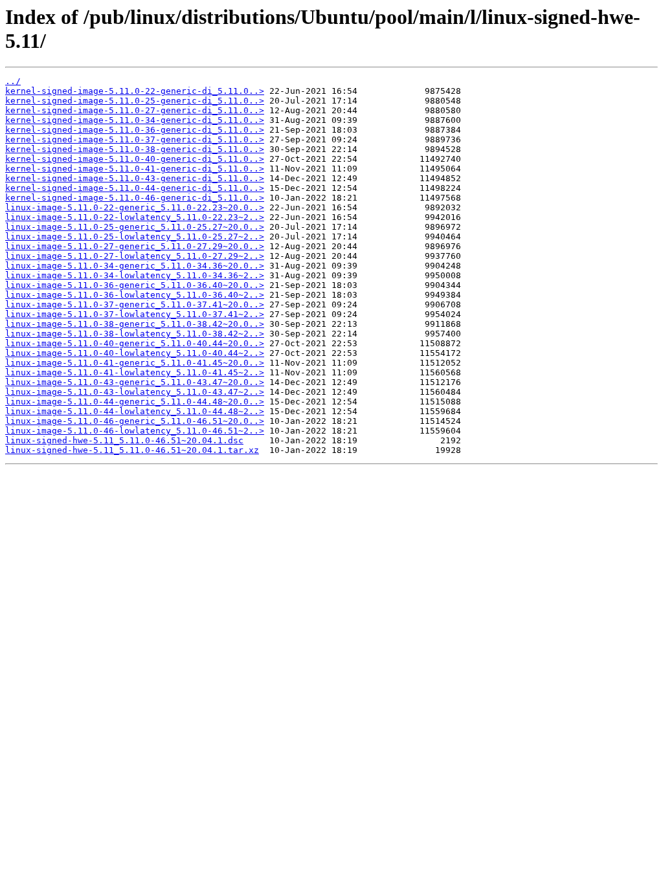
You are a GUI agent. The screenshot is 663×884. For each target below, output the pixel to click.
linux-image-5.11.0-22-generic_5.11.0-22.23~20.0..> (134, 207)
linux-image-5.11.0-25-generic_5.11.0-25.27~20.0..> (134, 227)
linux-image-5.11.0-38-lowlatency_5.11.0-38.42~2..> (134, 333)
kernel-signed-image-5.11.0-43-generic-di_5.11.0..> (134, 178)
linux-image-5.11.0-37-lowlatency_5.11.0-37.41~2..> (134, 314)
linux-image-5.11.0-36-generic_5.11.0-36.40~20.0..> (134, 285)
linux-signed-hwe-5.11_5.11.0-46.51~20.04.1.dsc (124, 440)
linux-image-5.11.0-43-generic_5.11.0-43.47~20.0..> (134, 382)
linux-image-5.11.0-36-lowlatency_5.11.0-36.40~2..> (134, 295)
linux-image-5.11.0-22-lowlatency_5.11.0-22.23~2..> (134, 217)
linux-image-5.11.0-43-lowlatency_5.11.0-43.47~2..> (134, 392)
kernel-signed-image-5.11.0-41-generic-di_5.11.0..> (134, 168)
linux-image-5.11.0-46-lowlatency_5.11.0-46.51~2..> (134, 431)
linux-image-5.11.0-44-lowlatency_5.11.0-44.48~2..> (134, 411)
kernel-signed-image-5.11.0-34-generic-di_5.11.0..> (134, 120)
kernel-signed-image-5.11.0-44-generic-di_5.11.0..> (134, 188)
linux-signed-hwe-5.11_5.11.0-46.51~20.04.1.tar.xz (132, 450)
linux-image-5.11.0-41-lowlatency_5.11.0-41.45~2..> (134, 372)
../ (13, 81)
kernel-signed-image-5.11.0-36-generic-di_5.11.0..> (134, 130)
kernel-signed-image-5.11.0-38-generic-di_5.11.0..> (134, 149)
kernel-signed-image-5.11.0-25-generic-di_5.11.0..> (134, 100)
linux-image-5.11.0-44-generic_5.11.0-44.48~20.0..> (134, 401)
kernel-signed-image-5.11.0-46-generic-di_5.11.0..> (134, 198)
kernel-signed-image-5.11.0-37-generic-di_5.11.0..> (134, 139)
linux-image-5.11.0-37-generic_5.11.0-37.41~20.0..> (134, 304)
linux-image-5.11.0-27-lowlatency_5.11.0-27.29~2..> (134, 256)
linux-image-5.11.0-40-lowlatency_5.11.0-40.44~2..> (134, 353)
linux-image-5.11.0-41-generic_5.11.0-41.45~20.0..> (134, 363)
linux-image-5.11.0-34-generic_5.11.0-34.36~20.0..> (134, 266)
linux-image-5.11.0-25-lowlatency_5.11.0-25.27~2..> (134, 236)
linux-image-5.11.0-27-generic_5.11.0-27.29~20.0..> (134, 246)
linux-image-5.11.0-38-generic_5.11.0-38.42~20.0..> (134, 324)
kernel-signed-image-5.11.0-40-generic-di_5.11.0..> (134, 159)
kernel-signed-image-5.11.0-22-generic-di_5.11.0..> (134, 91)
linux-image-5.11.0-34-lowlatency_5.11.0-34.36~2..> (134, 275)
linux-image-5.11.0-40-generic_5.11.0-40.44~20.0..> (134, 343)
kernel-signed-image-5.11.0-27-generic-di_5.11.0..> (134, 110)
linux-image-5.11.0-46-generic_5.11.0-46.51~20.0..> (134, 421)
